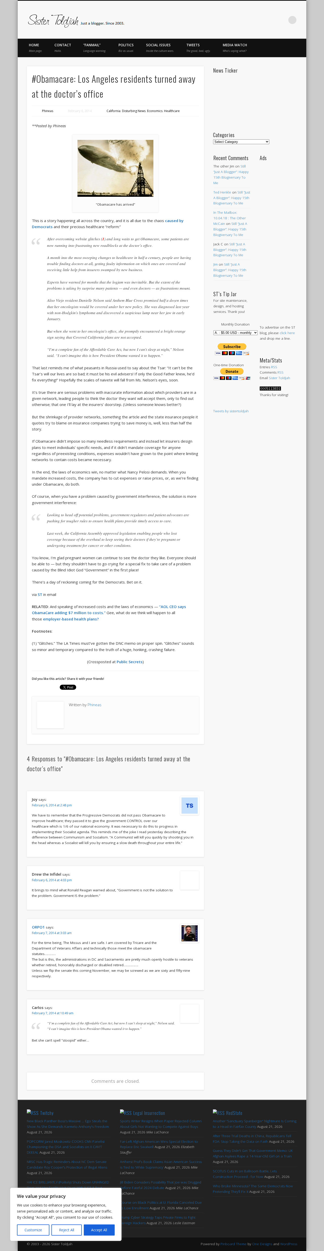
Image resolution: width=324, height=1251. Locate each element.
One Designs (262, 1244)
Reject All (66, 1229)
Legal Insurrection (149, 1113)
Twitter (250, 20)
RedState (234, 1113)
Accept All (99, 1229)
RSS (274, 367)
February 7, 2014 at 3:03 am (52, 933)
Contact (62, 48)
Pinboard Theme (233, 1244)
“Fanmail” (94, 48)
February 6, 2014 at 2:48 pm (52, 805)
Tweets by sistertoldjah (231, 411)
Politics (126, 48)
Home (35, 48)
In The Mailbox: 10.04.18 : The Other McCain (229, 218)
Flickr (271, 20)
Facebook (239, 20)
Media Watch (235, 48)
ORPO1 (38, 927)
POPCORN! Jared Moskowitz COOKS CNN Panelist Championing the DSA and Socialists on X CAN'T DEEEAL (66, 1147)
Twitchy (47, 1113)
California (113, 111)
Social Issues (160, 48)
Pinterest (261, 20)
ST (40, 594)
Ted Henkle (222, 192)
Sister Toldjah (279, 378)
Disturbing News (134, 111)
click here (287, 333)
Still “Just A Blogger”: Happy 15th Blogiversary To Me (231, 198)
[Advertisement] (278, 238)
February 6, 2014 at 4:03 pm (52, 880)
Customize (33, 1229)
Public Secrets (130, 661)
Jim (215, 264)
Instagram (282, 20)
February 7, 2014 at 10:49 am (52, 1013)
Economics (155, 111)
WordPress (288, 1244)
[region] (66, 1214)
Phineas (47, 111)
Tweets (198, 48)
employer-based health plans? (71, 618)
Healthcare (172, 111)
